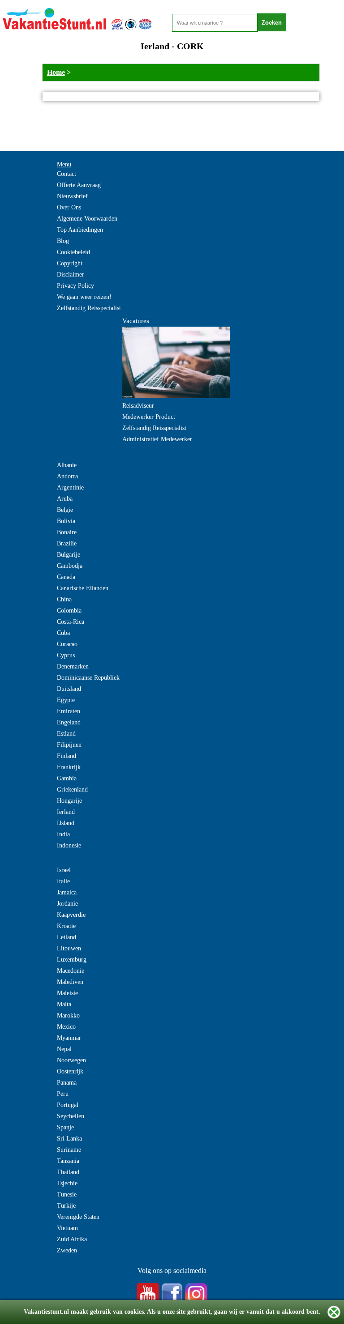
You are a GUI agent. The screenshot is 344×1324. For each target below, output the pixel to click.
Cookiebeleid (73, 252)
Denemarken (73, 666)
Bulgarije (68, 554)
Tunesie (67, 1194)
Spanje (65, 1127)
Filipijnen (69, 744)
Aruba (65, 498)
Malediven (70, 982)
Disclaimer (70, 274)
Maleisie (67, 993)
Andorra (67, 476)
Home (56, 72)
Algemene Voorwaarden (87, 218)
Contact (66, 173)
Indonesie (69, 845)
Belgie (65, 510)
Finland (66, 756)
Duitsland (69, 688)
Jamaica (67, 892)
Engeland (69, 722)
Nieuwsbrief (72, 196)
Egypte (66, 700)
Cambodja (69, 565)
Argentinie (70, 487)
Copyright (69, 263)
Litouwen (69, 948)
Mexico (66, 1026)
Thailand (68, 1172)
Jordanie (67, 903)
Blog (63, 241)
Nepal (64, 1049)
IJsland (65, 823)
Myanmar (69, 1038)
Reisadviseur (138, 405)
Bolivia (66, 521)
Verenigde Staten (78, 1216)
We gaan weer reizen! (84, 297)
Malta (64, 1004)
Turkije (66, 1205)
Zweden (67, 1250)
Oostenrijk (70, 1071)
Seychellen (70, 1116)
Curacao (67, 644)
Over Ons (69, 207)
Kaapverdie (71, 914)
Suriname (69, 1149)
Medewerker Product (148, 416)
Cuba (63, 633)
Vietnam (67, 1228)
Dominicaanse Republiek (88, 677)
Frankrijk (69, 767)
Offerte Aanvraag (79, 185)
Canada (66, 577)
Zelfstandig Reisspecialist (89, 308)
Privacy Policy (75, 285)
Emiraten (68, 711)
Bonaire (67, 532)
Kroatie (66, 926)
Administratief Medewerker (157, 439)
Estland (66, 733)
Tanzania (68, 1161)
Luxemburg (71, 959)
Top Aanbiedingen (80, 229)
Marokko (68, 1015)
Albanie (67, 465)
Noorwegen (71, 1060)
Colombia (69, 610)
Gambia (67, 778)
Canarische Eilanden (82, 588)
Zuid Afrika (72, 1239)
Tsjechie (67, 1183)
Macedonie (70, 970)
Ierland (66, 812)
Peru (63, 1093)
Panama (67, 1082)
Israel (64, 870)
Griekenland (72, 789)
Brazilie (67, 543)
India (63, 834)
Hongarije (69, 800)
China (64, 599)
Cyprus (66, 655)
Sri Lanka (69, 1138)
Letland (66, 937)
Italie (63, 881)
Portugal (67, 1105)
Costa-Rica (70, 621)
